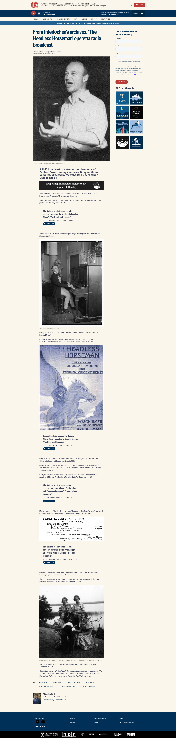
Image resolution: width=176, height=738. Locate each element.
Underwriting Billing (100, 718)
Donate (140, 5)
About (84, 19)
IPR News (34, 19)
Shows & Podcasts (63, 19)
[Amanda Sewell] (37, 698)
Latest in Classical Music (73, 682)
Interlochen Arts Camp (68, 686)
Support (94, 19)
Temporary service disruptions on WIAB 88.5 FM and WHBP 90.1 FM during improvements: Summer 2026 (88, 23)
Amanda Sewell (55, 52)
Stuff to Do (105, 19)
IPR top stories (90, 682)
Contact (72, 718)
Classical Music (56, 682)
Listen (76, 19)
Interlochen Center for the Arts (48, 686)
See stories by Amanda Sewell (54, 700)
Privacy (121, 718)
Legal (96, 722)
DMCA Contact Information (126, 722)
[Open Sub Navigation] (39, 19)
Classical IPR (47, 19)
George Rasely (43, 682)
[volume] (39, 13)
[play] (33, 13)
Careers (72, 722)
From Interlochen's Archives (88, 686)
